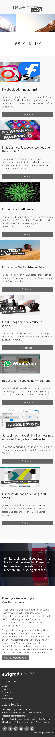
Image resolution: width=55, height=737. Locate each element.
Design (5, 686)
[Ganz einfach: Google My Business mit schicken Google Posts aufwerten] (27, 418)
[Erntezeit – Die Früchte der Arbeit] (27, 250)
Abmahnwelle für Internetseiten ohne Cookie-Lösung (25, 722)
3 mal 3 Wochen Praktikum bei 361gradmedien (22, 712)
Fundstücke (7, 692)
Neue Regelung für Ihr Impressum (17, 709)
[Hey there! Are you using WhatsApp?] (27, 363)
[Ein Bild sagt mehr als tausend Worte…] (27, 305)
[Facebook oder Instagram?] (27, 72)
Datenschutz (48, 733)
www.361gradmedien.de (16, 657)
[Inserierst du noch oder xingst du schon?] (27, 477)
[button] (3, 22)
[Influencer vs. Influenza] (27, 192)
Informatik (7, 695)
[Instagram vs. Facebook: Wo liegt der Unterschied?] (27, 130)
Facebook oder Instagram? (14, 716)
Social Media (7, 698)
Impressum (37, 733)
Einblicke (6, 689)
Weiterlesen (27, 114)
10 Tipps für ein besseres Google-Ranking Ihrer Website (26, 719)
